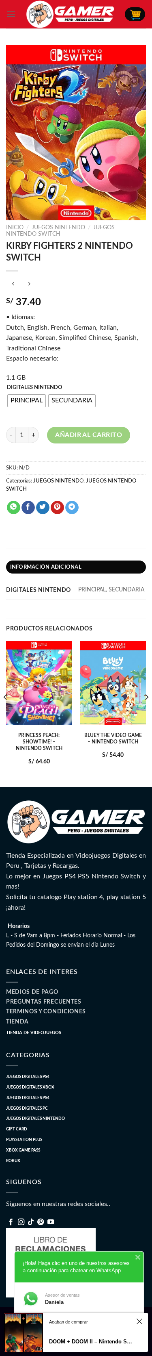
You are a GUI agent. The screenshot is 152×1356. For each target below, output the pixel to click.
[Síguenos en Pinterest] (40, 1222)
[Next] (146, 713)
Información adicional (45, 567)
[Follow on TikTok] (31, 1222)
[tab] (76, 567)
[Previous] (6, 713)
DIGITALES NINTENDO (34, 387)
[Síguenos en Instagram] (21, 1222)
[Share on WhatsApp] (13, 508)
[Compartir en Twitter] (42, 508)
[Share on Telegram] (72, 508)
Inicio (15, 227)
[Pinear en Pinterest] (57, 508)
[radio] (26, 401)
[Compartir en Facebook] (28, 508)
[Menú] (11, 14)
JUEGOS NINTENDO (58, 227)
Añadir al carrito (88, 435)
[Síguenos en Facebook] (11, 1222)
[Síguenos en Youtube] (50, 1222)
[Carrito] (135, 14)
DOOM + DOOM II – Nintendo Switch (91, 1342)
